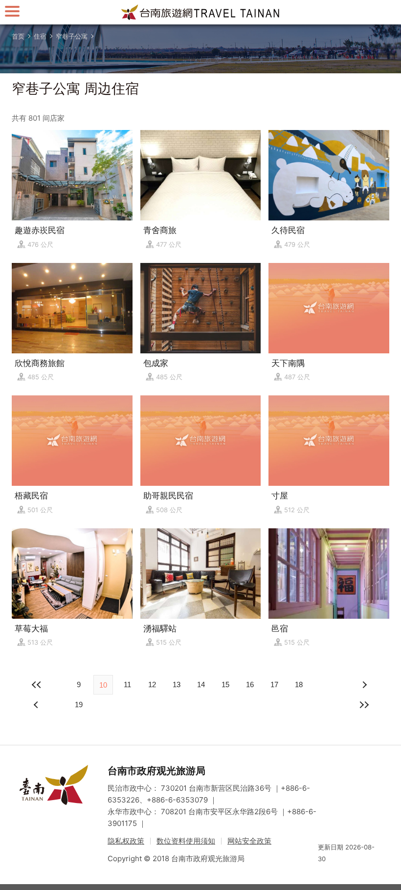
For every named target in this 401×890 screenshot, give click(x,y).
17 (274, 684)
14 (201, 684)
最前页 (37, 685)
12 (152, 684)
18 (299, 684)
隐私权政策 (126, 841)
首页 (18, 36)
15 (225, 684)
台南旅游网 (200, 12)
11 (127, 684)
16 (250, 684)
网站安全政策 (249, 841)
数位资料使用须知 (185, 841)
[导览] (12, 11)
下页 (37, 705)
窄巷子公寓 (72, 36)
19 (79, 704)
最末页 (364, 705)
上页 (364, 685)
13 (176, 684)
